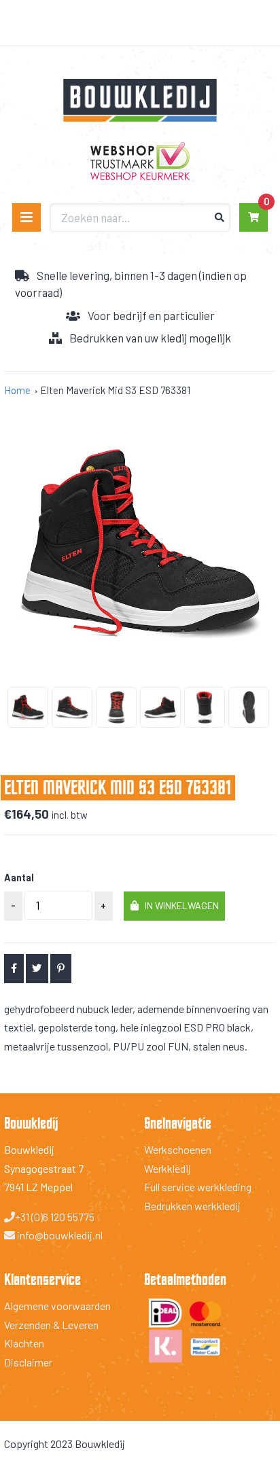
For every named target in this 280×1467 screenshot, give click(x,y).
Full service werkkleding (197, 1186)
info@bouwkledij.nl (59, 1235)
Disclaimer (28, 1362)
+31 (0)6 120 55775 (54, 1216)
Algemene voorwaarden (57, 1305)
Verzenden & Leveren (51, 1324)
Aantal (19, 877)
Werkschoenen (177, 1149)
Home (17, 390)
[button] (174, 906)
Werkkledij (167, 1168)
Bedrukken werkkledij (192, 1205)
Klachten (24, 1343)
